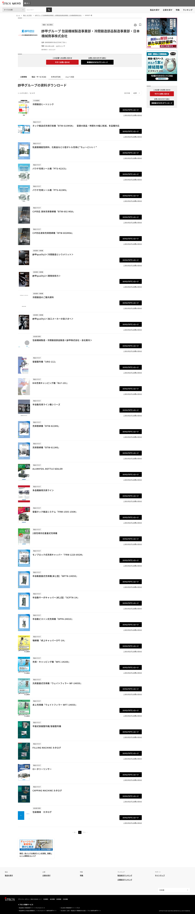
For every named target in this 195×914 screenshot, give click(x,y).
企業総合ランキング (125, 879)
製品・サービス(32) (39, 77)
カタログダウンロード (130, 110)
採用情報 (58, 899)
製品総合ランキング (125, 875)
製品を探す (155, 10)
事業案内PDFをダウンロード (97, 62)
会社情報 (52, 899)
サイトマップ (160, 875)
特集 (178, 10)
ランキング (188, 10)
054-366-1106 (49, 46)
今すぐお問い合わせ (62, 62)
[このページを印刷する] (135, 25)
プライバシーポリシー (24, 899)
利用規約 (45, 899)
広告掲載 (65, 899)
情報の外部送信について (36, 899)
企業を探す (168, 10)
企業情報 (23, 77)
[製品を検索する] (49, 9)
